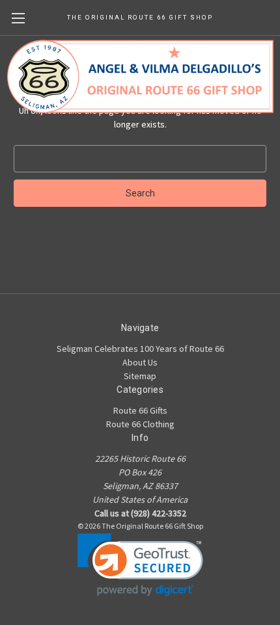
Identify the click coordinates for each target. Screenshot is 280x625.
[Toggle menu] (18, 18)
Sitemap (140, 376)
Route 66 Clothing (140, 424)
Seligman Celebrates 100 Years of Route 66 (140, 348)
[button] (140, 565)
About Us (140, 362)
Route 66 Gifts (140, 410)
